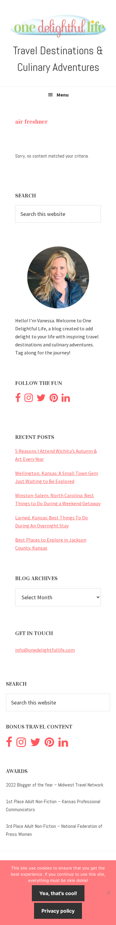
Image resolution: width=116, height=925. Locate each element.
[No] (108, 893)
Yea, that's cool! (58, 893)
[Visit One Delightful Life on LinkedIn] (66, 399)
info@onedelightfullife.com (45, 650)
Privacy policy (58, 911)
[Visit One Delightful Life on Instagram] (28, 399)
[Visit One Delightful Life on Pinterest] (53, 399)
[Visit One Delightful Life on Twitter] (41, 399)
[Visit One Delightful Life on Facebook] (18, 399)
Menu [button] (63, 95)
